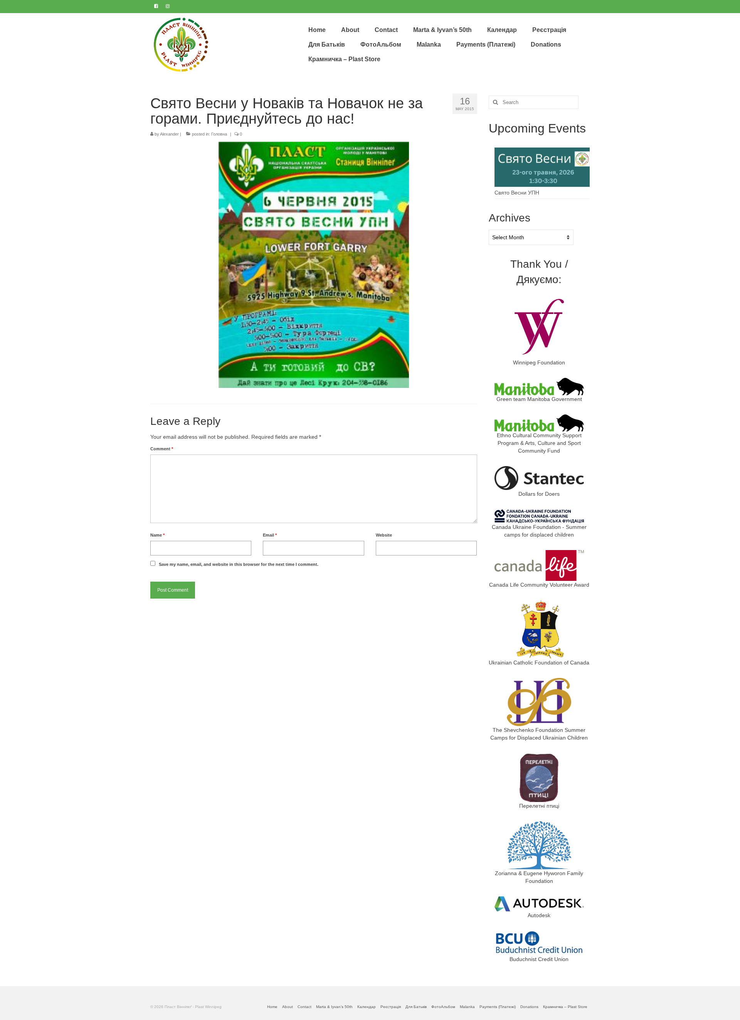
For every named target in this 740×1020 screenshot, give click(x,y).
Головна (219, 134)
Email (270, 535)
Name (157, 535)
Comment (161, 448)
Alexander (169, 134)
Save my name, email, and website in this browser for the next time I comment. (238, 564)
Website (384, 535)
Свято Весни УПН (516, 193)
